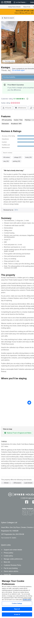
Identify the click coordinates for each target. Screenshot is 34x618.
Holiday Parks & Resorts (14, 7)
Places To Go (26, 7)
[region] (17, 596)
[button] (4, 42)
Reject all (17, 609)
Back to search (9, 18)
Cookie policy (27, 599)
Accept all (17, 614)
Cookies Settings (17, 603)
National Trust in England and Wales (19, 433)
